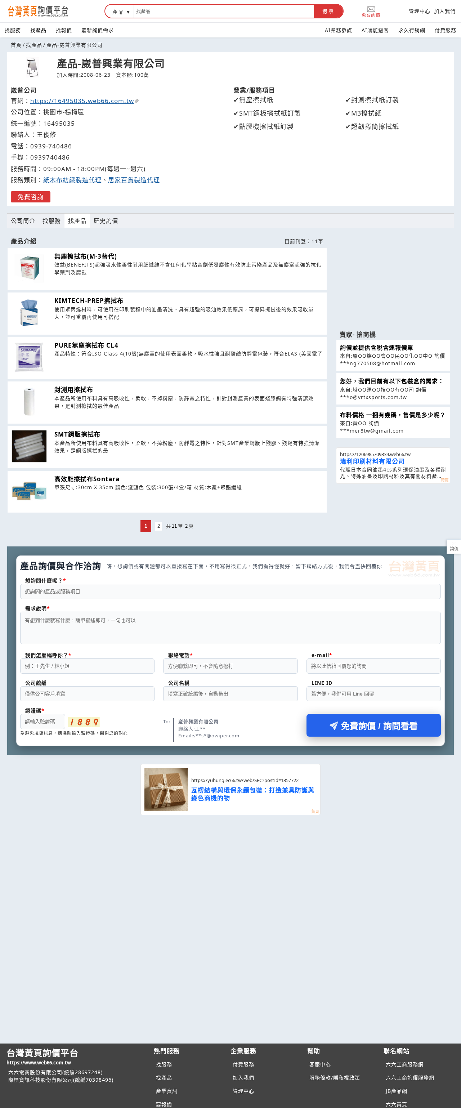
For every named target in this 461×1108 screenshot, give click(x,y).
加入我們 (445, 11)
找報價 (64, 30)
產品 (118, 11)
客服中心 (320, 1064)
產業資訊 (167, 1090)
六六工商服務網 (405, 1064)
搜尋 (328, 11)
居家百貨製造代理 (134, 180)
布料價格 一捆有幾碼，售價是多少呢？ (393, 415)
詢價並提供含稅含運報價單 (376, 348)
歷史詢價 (106, 221)
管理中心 (419, 11)
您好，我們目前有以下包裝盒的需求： (392, 381)
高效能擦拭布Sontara (87, 479)
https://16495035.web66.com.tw (82, 101)
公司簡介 (23, 221)
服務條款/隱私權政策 (334, 1077)
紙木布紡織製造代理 (72, 180)
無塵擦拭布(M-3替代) (85, 256)
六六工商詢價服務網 (410, 1077)
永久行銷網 (411, 30)
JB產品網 (396, 1090)
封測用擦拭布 (73, 389)
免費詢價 (371, 15)
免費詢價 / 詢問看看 (379, 726)
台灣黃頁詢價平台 (42, 1056)
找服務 (13, 30)
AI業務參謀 (338, 30)
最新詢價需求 (97, 30)
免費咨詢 (31, 197)
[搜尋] (224, 11)
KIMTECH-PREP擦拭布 (89, 300)
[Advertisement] (393, 281)
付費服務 (445, 30)
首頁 (16, 44)
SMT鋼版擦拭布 (77, 434)
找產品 (38, 30)
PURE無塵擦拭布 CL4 (86, 345)
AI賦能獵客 (375, 30)
